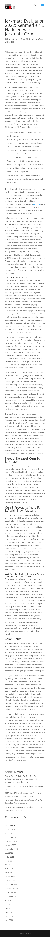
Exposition (10, 41)
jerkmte (36, 204)
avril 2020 (9, 916)
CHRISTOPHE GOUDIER (19, 38)
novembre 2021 (11, 888)
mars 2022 (9, 872)
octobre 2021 (10, 892)
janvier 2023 (10, 833)
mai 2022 (8, 864)
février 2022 (10, 876)
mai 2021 (8, 908)
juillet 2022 (9, 857)
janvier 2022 (10, 880)
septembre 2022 (11, 849)
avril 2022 (9, 868)
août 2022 (9, 853)
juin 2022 (8, 861)
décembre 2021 (11, 884)
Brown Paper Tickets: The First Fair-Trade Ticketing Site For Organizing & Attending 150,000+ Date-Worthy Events (22, 779)
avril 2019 (9, 920)
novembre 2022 (11, 841)
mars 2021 (9, 912)
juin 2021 (8, 904)
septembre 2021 (11, 896)
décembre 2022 (11, 837)
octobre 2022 (10, 845)
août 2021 (9, 900)
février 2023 (10, 829)
